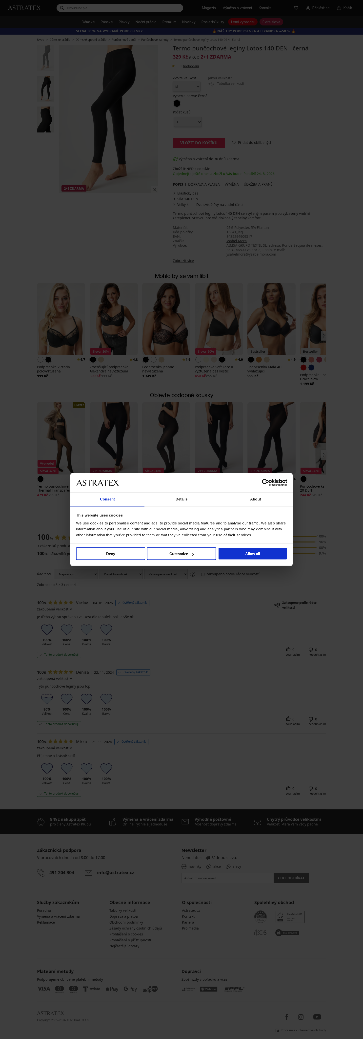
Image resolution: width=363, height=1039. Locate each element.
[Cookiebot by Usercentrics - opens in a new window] (265, 482)
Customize (178, 554)
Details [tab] (182, 499)
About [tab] (255, 499)
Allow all (252, 554)
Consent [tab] (107, 499)
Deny (110, 554)
